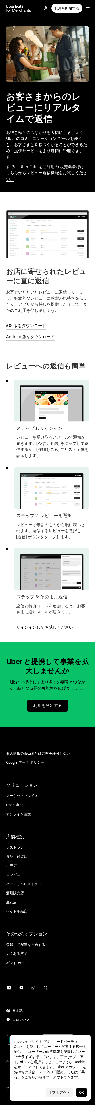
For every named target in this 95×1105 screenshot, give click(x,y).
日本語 (17, 1011)
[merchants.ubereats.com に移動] (18, 8)
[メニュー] (87, 8)
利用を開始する (66, 8)
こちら (30, 1077)
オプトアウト (59, 1092)
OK (81, 1092)
